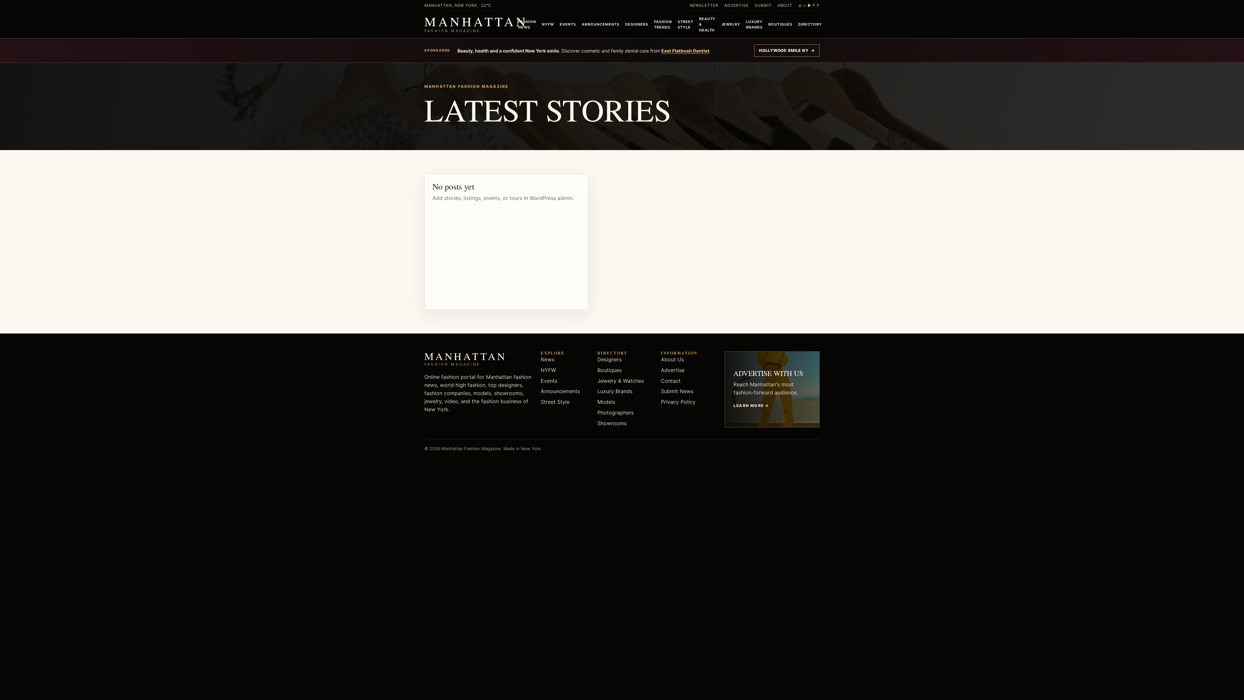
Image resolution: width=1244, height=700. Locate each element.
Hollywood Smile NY (787, 50)
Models (606, 402)
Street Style (685, 24)
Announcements (600, 24)
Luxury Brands (754, 24)
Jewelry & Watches (620, 381)
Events (568, 24)
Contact (671, 381)
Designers (636, 24)
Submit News (677, 391)
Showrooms (612, 423)
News (547, 359)
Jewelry (731, 24)
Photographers (615, 412)
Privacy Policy (678, 402)
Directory (810, 24)
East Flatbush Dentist (685, 50)
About (785, 5)
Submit (763, 5)
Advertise (736, 5)
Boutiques (780, 24)
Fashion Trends (663, 24)
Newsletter (704, 5)
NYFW (548, 24)
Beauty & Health (707, 24)
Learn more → (751, 405)
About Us (672, 359)
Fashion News (527, 24)
